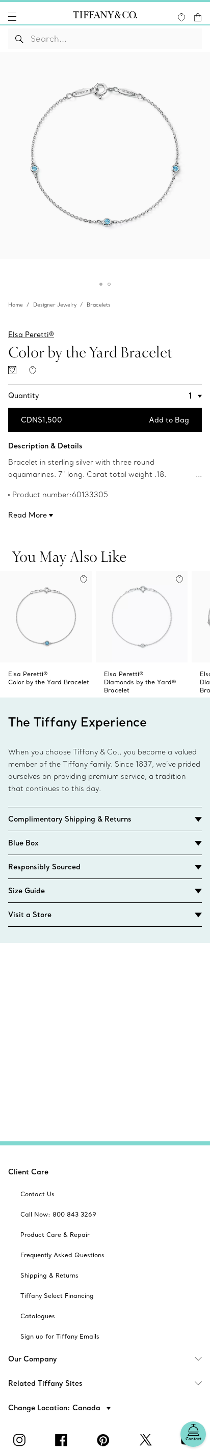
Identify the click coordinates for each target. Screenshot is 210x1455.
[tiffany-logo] (105, 16)
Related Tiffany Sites (45, 1383)
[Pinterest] (105, 1440)
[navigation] (12, 17)
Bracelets (99, 304)
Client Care (28, 1171)
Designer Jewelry (54, 304)
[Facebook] (63, 1440)
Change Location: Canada (55, 1407)
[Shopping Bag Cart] (198, 17)
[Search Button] (19, 38)
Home (15, 304)
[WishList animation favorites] (181, 17)
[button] (12, 17)
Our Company (32, 1358)
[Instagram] (21, 1440)
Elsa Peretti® (31, 334)
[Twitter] (147, 1440)
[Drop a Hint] (12, 370)
